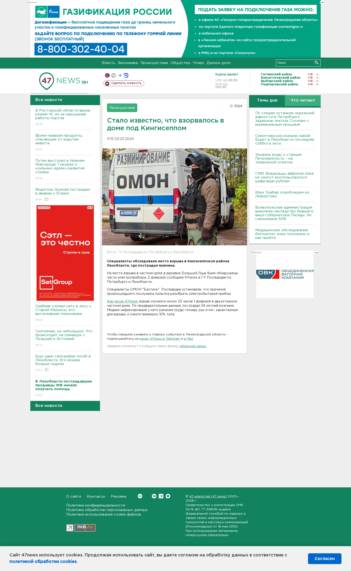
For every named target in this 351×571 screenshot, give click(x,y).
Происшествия (154, 63)
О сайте (73, 496)
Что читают (303, 100)
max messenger (126, 75)
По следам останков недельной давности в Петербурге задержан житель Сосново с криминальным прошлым (284, 119)
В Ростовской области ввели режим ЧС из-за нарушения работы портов (62, 117)
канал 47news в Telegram (159, 339)
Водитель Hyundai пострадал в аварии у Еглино (62, 194)
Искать (316, 62)
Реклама (118, 496)
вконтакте (113, 75)
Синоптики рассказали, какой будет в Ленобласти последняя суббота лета (284, 139)
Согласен (325, 558)
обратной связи (193, 346)
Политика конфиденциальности (95, 505)
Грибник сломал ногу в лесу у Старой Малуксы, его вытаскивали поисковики (63, 313)
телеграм (119, 75)
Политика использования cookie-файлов (103, 514)
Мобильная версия (107, 75)
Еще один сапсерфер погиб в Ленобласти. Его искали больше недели (63, 363)
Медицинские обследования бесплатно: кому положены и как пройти (282, 234)
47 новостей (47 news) (208, 496)
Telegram (161, 496)
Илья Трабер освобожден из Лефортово (282, 194)
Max (168, 496)
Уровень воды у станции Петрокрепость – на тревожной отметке (278, 158)
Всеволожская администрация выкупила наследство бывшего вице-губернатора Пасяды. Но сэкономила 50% (284, 213)
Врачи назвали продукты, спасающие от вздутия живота (59, 142)
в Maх (188, 339)
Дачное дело (219, 63)
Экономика (128, 63)
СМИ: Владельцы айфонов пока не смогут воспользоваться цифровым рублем (284, 177)
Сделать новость (126, 83)
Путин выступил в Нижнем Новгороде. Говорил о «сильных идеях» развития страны (60, 169)
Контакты (96, 496)
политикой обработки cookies (43, 562)
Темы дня (267, 100)
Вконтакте (154, 496)
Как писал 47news (122, 301)
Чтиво (198, 63)
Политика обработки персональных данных (107, 510)
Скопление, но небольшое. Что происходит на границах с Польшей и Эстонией (63, 338)
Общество (180, 63)
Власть (108, 63)
